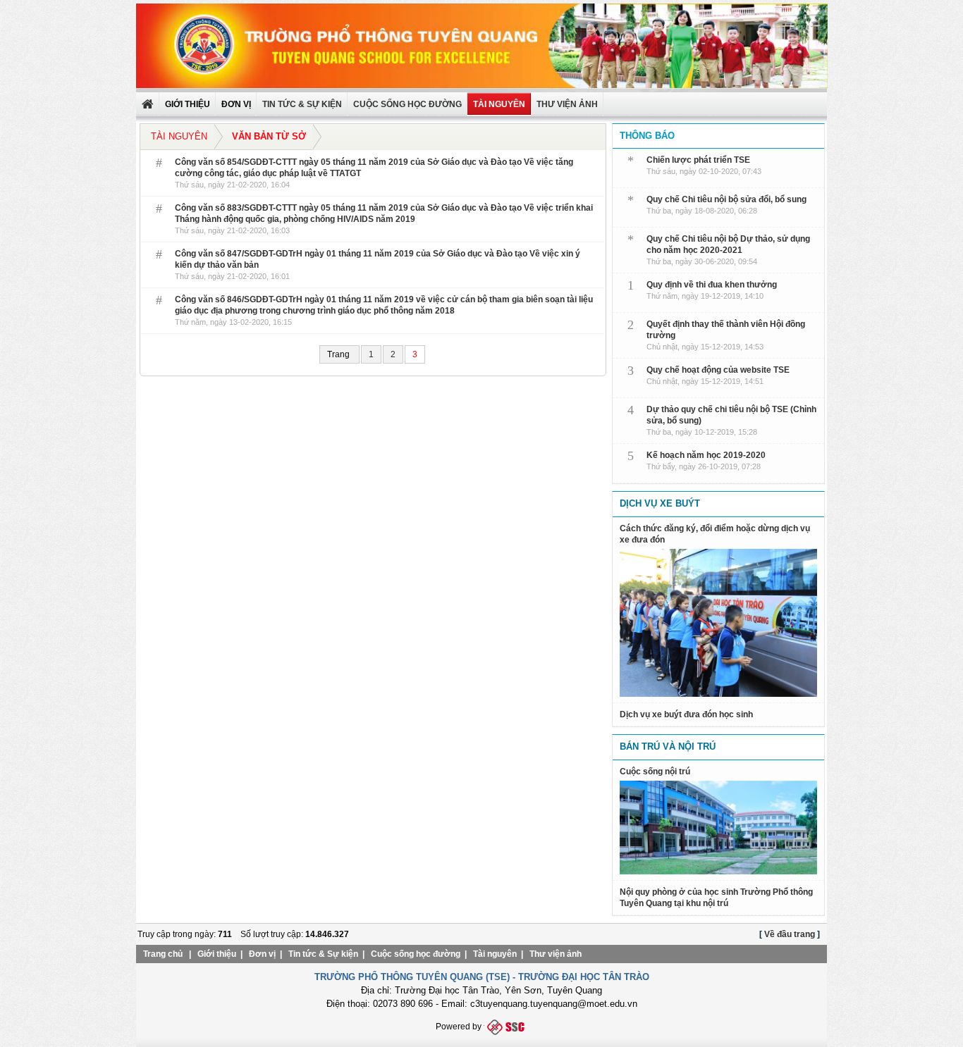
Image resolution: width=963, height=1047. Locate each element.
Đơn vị (262, 954)
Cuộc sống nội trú (655, 771)
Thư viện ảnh (555, 954)
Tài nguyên (499, 104)
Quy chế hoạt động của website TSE (718, 370)
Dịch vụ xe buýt (660, 503)
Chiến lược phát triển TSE (698, 160)
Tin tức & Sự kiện (302, 104)
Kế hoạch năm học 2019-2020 (706, 455)
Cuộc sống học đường (407, 104)
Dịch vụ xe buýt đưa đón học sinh (686, 714)
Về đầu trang (789, 934)
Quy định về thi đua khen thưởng (711, 285)
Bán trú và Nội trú (668, 746)
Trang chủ (163, 954)
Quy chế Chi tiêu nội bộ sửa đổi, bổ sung (726, 199)
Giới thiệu (216, 954)
